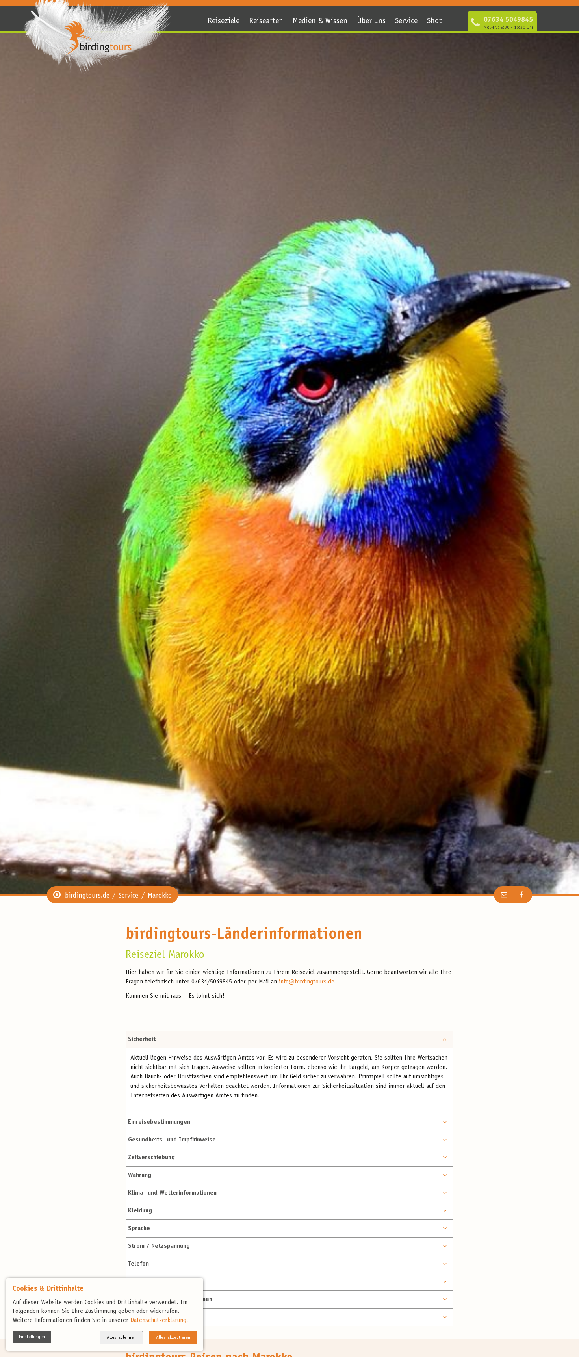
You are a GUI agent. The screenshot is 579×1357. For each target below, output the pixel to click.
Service (406, 22)
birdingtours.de (87, 896)
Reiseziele (223, 22)
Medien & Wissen (320, 22)
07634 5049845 (508, 20)
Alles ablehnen (121, 1337)
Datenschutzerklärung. (159, 1320)
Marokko (160, 896)
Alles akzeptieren (173, 1337)
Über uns (371, 22)
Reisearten (266, 22)
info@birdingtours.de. (307, 982)
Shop (435, 22)
